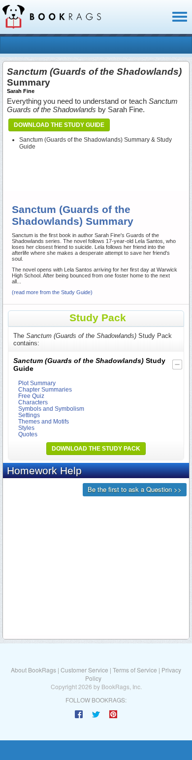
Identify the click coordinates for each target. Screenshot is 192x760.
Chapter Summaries (45, 389)
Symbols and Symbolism (51, 408)
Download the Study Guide (59, 125)
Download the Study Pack (96, 448)
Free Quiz (31, 396)
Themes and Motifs (43, 421)
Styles (26, 428)
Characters (33, 402)
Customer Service (84, 670)
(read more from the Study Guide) (52, 292)
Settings (29, 415)
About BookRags (33, 670)
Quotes (27, 434)
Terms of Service (135, 670)
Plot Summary (37, 383)
